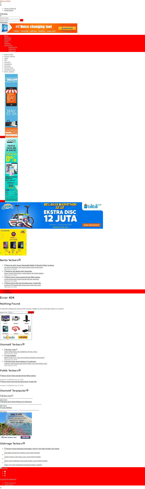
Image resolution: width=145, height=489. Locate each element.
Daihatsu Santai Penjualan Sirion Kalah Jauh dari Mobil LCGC (25, 363)
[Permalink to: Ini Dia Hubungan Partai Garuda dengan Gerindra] (22, 277)
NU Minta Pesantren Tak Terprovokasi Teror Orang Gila (23, 267)
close (2, 137)
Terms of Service (10, 483)
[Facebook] (5, 472)
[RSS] (5, 476)
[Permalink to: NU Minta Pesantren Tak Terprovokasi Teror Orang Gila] (29, 265)
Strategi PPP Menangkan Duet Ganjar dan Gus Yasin (22, 285)
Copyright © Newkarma (8, 479)
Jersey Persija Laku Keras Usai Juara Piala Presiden (22, 457)
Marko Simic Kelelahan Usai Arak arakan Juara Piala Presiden (26, 461)
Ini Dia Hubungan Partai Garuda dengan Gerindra (21, 279)
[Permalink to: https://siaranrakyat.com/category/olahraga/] (24, 443)
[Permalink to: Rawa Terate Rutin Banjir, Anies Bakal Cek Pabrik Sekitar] (18, 271)
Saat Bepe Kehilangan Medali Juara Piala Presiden (22, 453)
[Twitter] (5, 474)
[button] (21, 20)
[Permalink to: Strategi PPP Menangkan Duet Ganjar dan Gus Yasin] (22, 283)
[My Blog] (3, 14)
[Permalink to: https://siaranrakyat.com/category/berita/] (19, 260)
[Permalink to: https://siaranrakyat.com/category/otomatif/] (23, 344)
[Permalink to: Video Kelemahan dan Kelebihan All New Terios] (10, 350)
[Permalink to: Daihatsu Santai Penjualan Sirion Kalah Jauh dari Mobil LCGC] (20, 361)
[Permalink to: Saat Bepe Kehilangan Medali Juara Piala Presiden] (31, 449)
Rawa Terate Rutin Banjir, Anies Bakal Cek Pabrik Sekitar (24, 273)
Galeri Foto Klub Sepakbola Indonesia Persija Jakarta (23, 465)
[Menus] (0, 3)
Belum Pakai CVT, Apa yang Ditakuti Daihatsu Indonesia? (24, 358)
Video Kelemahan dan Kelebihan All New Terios (20, 352)
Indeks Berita (8, 485)
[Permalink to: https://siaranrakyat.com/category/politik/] (19, 370)
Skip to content (5, 1)
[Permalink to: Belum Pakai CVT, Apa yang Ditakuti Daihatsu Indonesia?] (10, 356)
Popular (7, 290)
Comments (8, 292)
